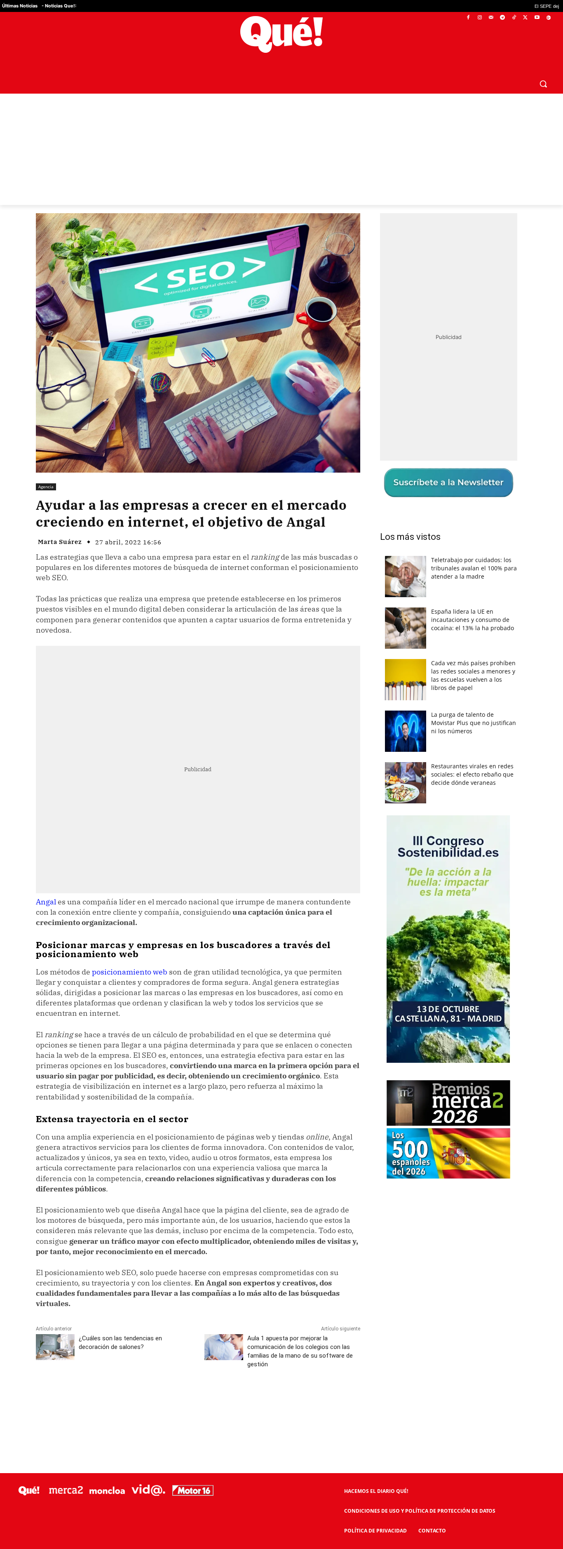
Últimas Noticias (20, 6)
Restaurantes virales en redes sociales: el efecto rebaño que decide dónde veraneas (472, 774)
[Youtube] (537, 18)
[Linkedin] (198, 1401)
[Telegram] (502, 18)
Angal (46, 901)
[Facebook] (468, 18)
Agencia (46, 487)
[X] (525, 18)
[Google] (548, 18)
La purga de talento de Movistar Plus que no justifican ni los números (473, 723)
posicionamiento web (129, 972)
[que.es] (281, 34)
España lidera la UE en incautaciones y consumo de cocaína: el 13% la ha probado (472, 619)
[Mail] (491, 18)
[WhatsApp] (160, 1401)
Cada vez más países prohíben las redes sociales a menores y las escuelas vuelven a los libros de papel (473, 675)
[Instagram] (479, 18)
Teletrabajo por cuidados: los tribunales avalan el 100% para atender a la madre (474, 568)
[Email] (217, 1401)
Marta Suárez (60, 542)
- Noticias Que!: (59, 6)
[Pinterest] (141, 1401)
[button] (543, 84)
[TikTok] (514, 18)
